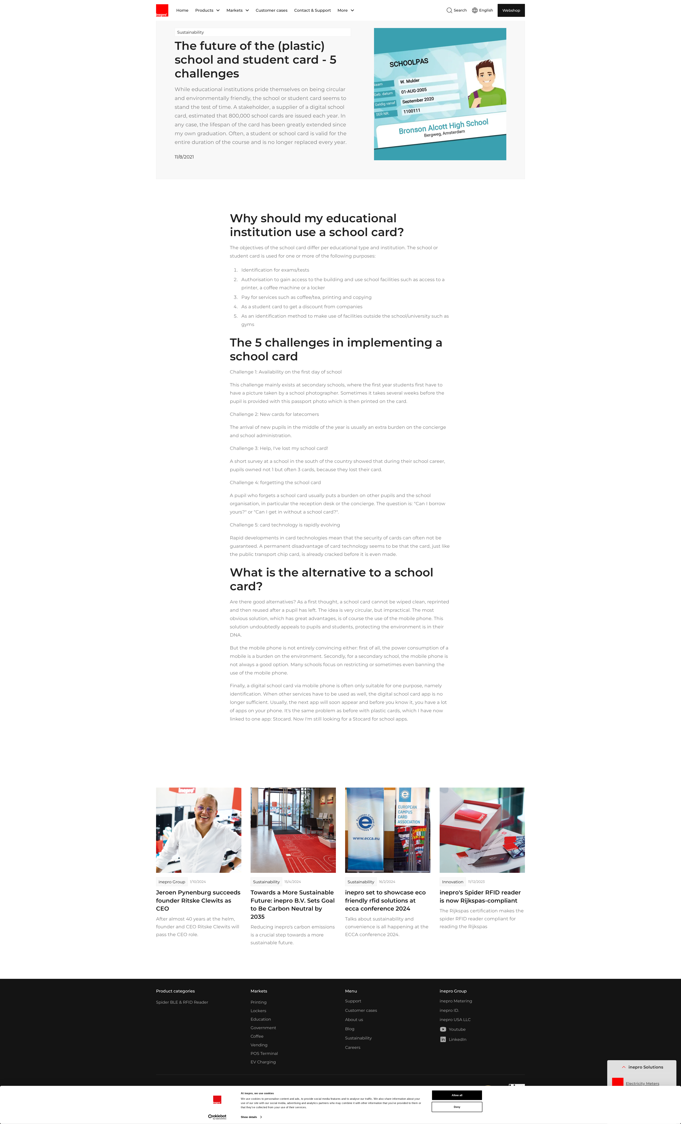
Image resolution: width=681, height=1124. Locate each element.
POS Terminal (264, 1053)
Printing (259, 1002)
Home (182, 10)
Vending (259, 1044)
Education (261, 1019)
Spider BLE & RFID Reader (182, 1002)
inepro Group (453, 991)
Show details (249, 1117)
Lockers (258, 1010)
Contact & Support (312, 10)
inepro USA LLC (455, 1019)
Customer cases (271, 10)
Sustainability (358, 1038)
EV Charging (263, 1061)
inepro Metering (456, 1001)
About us (354, 1019)
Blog (350, 1028)
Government (263, 1027)
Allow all (457, 1095)
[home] (162, 10)
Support (353, 1001)
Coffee (257, 1036)
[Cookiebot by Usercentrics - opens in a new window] (217, 1117)
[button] (207, 10)
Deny (457, 1106)
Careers (352, 1047)
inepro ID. (449, 1010)
